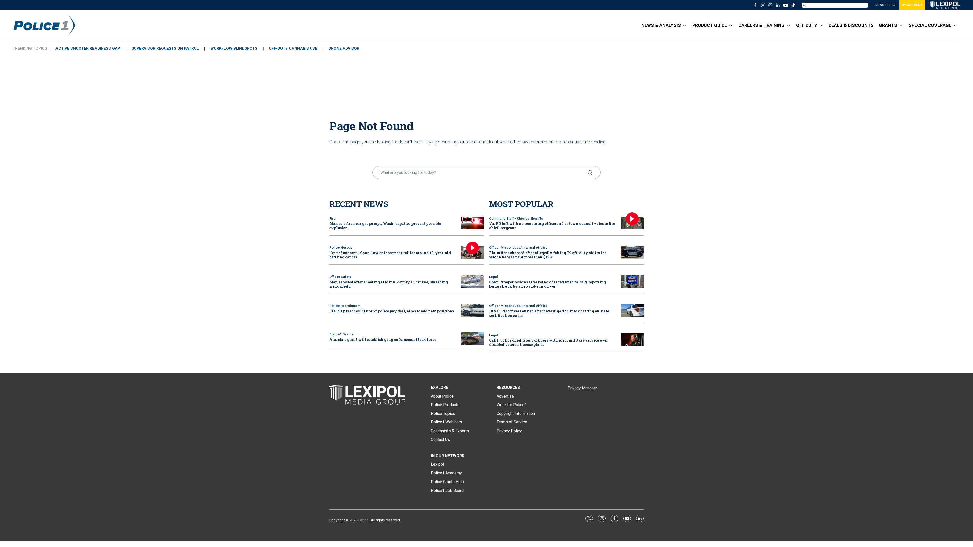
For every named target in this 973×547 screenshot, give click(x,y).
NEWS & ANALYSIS (661, 25)
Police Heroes (340, 247)
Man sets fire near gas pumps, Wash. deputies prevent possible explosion (385, 225)
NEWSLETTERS (885, 5)
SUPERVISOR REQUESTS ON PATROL (165, 48)
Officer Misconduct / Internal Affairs (518, 247)
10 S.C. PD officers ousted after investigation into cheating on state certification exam (549, 313)
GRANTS (888, 25)
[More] (684, 25)
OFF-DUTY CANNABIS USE (293, 48)
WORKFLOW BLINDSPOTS (233, 48)
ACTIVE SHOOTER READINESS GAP (87, 48)
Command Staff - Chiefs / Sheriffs (516, 218)
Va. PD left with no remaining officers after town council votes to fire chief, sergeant (552, 225)
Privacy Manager (582, 388)
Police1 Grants (341, 334)
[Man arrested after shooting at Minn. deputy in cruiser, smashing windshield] (472, 281)
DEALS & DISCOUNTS (851, 25)
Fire (332, 218)
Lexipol (363, 520)
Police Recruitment (344, 306)
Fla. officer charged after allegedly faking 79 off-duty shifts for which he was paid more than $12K (547, 255)
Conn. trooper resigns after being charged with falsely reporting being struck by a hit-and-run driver (547, 284)
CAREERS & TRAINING (761, 25)
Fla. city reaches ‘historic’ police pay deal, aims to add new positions (391, 311)
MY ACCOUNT (911, 5)
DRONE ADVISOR (344, 48)
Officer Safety (340, 277)
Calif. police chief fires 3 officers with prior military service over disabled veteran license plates (548, 342)
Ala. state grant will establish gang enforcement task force (382, 339)
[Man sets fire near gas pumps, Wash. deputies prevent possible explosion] (472, 223)
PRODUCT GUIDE (709, 25)
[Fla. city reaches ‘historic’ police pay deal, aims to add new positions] (472, 310)
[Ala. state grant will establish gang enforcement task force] (472, 338)
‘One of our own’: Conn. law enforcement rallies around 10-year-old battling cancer (390, 255)
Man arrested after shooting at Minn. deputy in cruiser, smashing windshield (388, 284)
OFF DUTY (806, 25)
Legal (493, 277)
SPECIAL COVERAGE (930, 25)
